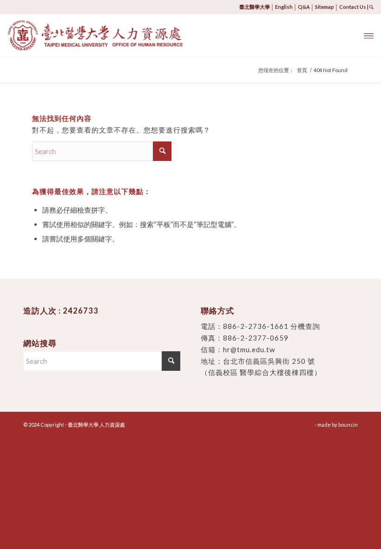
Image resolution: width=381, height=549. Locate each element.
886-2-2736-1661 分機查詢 (271, 326)
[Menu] (369, 35)
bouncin (348, 425)
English (284, 7)
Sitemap (324, 7)
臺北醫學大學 (254, 7)
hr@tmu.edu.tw (249, 349)
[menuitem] (369, 35)
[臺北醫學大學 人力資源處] (119, 35)
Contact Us (352, 7)
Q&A (304, 7)
